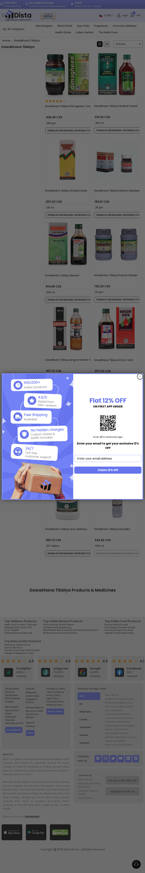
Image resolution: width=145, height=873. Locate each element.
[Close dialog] (140, 376)
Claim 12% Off (108, 470)
